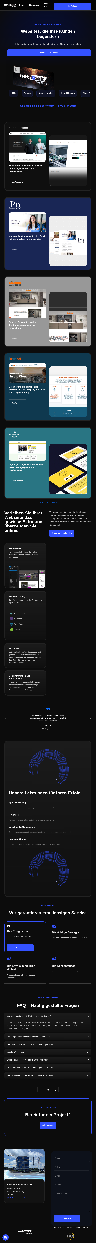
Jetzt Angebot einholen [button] (49, 53)
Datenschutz (68, 1228)
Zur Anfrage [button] (72, 6)
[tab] (48, 1016)
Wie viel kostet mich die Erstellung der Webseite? (29, 1016)
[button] (17, 249)
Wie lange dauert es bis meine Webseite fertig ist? (29, 1037)
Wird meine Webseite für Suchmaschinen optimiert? (30, 1044)
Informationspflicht (81, 1228)
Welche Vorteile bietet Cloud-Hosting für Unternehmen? (31, 1068)
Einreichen (67, 1219)
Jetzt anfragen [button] (48, 1125)
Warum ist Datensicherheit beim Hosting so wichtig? (30, 1075)
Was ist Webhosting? (16, 1052)
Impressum (58, 1228)
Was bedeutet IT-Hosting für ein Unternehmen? (27, 1060)
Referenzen (34, 5)
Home (21, 5)
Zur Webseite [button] (17, 182)
